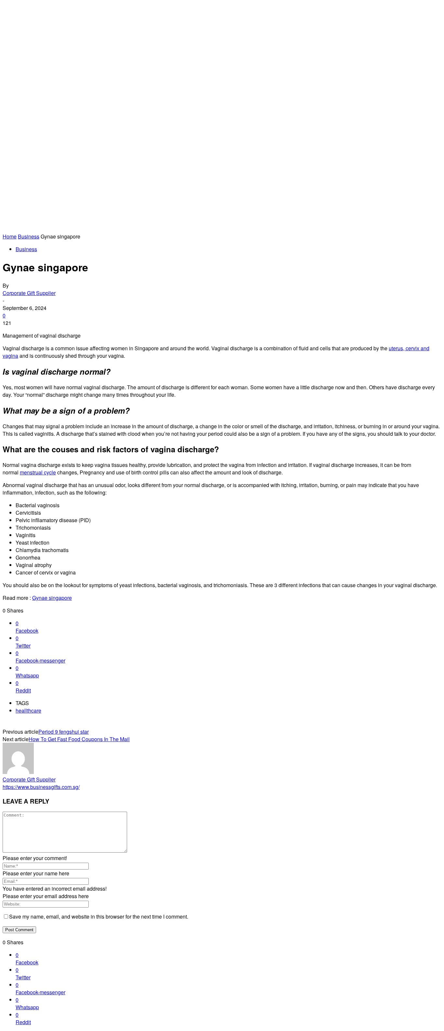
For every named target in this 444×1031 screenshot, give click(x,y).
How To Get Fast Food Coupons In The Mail (79, 739)
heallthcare (28, 710)
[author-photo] (18, 772)
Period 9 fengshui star (63, 731)
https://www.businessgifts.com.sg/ (41, 787)
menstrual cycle (38, 472)
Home (10, 236)
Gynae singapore (52, 597)
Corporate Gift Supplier (29, 293)
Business (28, 236)
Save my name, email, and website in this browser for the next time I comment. (98, 916)
